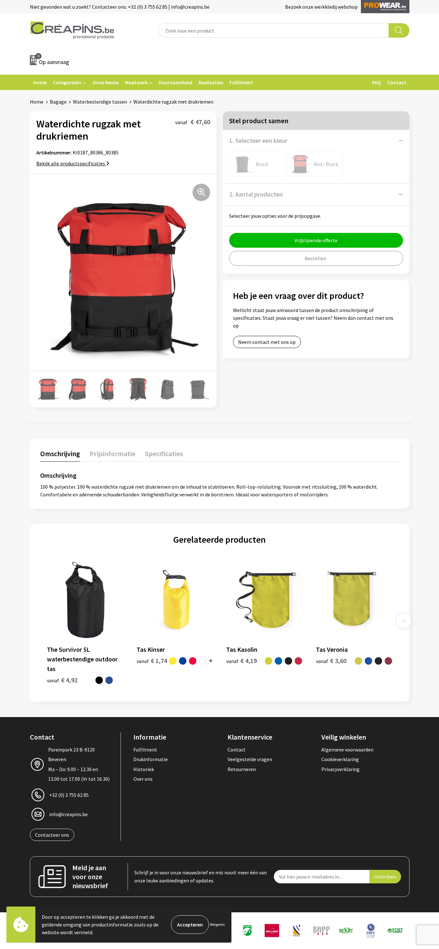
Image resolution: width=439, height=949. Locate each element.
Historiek (143, 769)
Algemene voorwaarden (347, 749)
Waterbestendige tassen (100, 101)
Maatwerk (136, 82)
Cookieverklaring (340, 759)
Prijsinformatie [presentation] (112, 453)
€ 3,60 (331, 661)
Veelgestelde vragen (250, 759)
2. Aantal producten (256, 194)
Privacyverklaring (340, 769)
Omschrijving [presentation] (60, 453)
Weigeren (217, 924)
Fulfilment (241, 82)
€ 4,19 (241, 661)
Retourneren (242, 769)
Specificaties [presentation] (164, 453)
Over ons (143, 779)
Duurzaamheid (175, 82)
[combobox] (273, 30)
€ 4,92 (62, 680)
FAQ (376, 82)
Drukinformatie (150, 759)
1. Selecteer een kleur (258, 140)
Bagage (58, 101)
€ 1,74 (152, 661)
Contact (396, 82)
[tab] (60, 455)
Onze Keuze (106, 82)
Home (40, 82)
